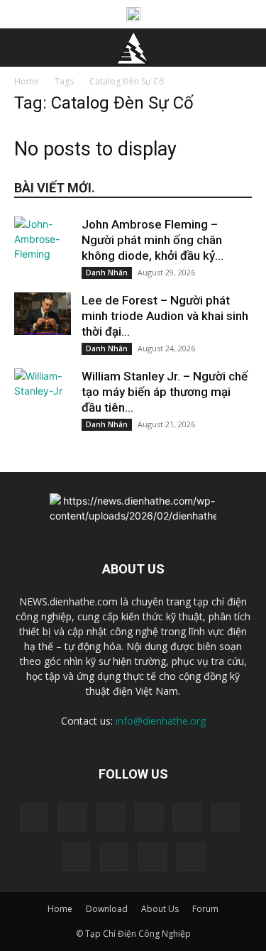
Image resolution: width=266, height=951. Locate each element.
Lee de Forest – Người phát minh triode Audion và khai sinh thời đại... (165, 316)
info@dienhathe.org (161, 720)
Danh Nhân (107, 272)
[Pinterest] (76, 856)
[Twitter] (114, 856)
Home (26, 81)
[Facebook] (72, 817)
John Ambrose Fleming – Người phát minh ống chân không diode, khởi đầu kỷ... (152, 240)
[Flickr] (110, 817)
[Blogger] (34, 817)
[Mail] (225, 817)
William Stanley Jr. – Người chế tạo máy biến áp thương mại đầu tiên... (165, 391)
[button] (24, 47)
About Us (160, 909)
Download (107, 909)
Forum (205, 909)
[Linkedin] (187, 817)
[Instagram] (149, 817)
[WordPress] (152, 856)
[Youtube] (191, 856)
